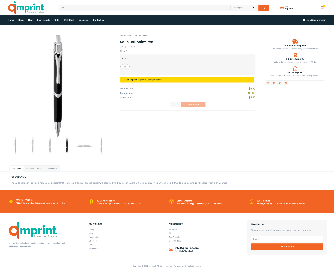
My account (94, 248)
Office (129, 35)
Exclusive (83, 20)
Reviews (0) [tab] (53, 168)
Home (11, 20)
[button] (267, 83)
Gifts (56, 20)
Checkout (93, 241)
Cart (91, 244)
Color (125, 58)
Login (287, 6)
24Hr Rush (69, 20)
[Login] (282, 7)
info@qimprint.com (187, 248)
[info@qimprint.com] (171, 249)
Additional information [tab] (34, 168)
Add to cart (193, 104)
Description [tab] (16, 168)
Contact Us (98, 20)
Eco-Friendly (43, 20)
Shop (21, 20)
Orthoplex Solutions (192, 266)
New (30, 20)
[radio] (122, 67)
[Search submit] (263, 8)
